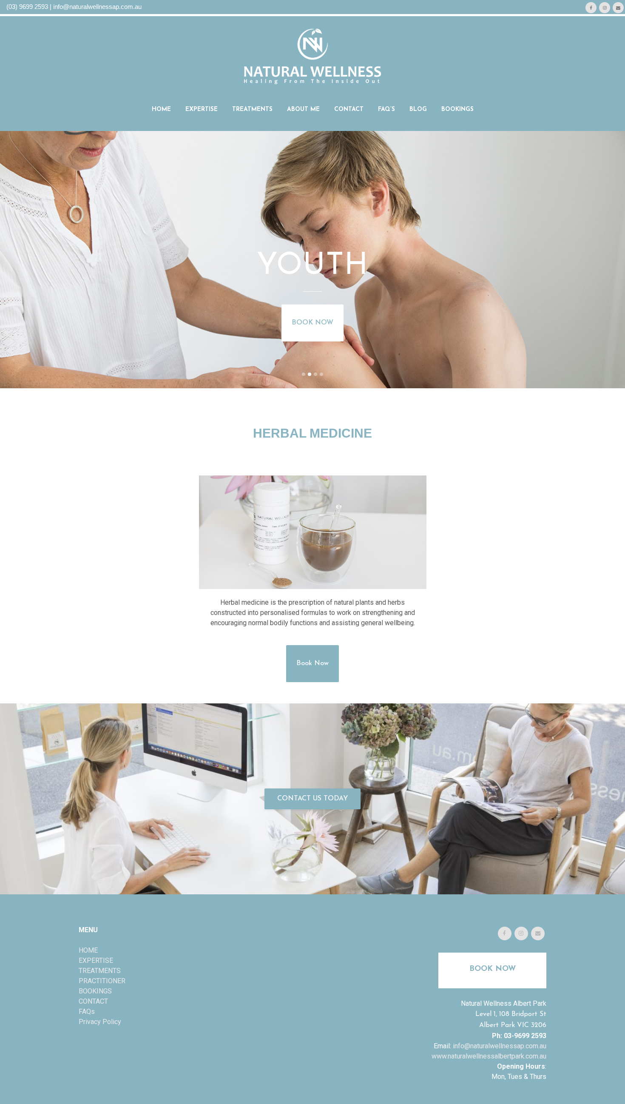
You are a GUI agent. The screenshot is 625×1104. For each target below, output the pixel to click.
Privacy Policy (100, 1022)
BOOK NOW (312, 322)
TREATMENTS (100, 971)
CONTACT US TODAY (312, 798)
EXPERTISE (96, 960)
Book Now (312, 663)
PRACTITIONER (102, 981)
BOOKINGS (95, 991)
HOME (88, 950)
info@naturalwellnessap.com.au (97, 6)
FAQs (87, 1011)
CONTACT (93, 1001)
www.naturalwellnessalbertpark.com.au (489, 1056)
